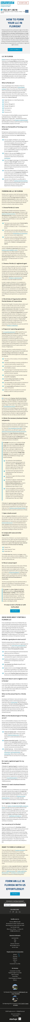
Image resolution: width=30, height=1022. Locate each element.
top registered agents (12, 778)
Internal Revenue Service (9, 406)
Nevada (15, 954)
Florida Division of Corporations (20, 233)
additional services (11, 871)
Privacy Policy (16, 1015)
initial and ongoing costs (13, 735)
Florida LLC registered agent (21, 120)
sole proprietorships (15, 752)
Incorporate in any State (15, 963)
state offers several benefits (19, 645)
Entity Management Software (15, 978)
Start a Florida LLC (15, 49)
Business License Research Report (18, 508)
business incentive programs (21, 181)
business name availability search (10, 250)
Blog (15, 940)
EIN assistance (5, 873)
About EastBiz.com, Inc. (15, 945)
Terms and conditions (15, 1013)
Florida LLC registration (12, 325)
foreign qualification (22, 871)
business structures (20, 850)
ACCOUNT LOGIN (23, 3)
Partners (15, 980)
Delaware (15, 958)
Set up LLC (15, 611)
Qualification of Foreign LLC (15, 816)
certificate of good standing (17, 873)
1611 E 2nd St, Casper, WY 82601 (21, 1004)
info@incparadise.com (15, 931)
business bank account (7, 523)
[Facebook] (10, 911)
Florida (3, 59)
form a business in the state (15, 428)
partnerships (7, 754)
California (15, 960)
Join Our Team (15, 947)
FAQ (15, 942)
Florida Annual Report (14, 572)
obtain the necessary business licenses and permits (14, 431)
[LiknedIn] (19, 911)
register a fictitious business (8, 214)
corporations (7, 158)
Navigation (27, 11)
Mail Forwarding (15, 974)
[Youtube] (16, 911)
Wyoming (15, 956)
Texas (15, 962)
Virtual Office (15, 976)
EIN (2, 398)
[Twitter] (13, 911)
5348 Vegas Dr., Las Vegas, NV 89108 (19, 993)
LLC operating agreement (9, 332)
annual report (14, 702)
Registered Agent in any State (15, 972)
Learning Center (15, 938)
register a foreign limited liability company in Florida (15, 807)
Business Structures (15, 943)
